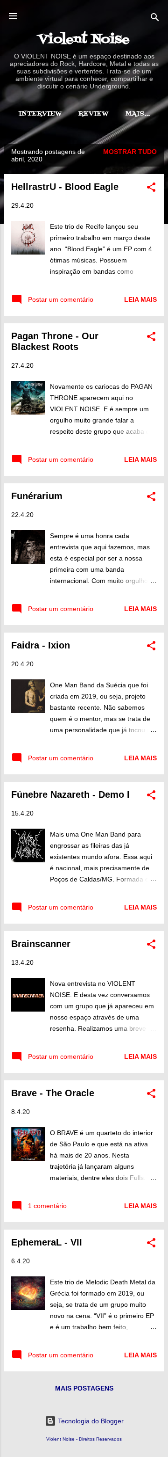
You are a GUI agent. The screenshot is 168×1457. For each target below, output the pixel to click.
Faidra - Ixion (40, 645)
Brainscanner (40, 944)
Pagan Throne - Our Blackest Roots (54, 341)
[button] (151, 189)
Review (93, 114)
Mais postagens (84, 1388)
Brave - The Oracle (52, 1093)
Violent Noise (84, 39)
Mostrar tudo (130, 151)
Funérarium (37, 496)
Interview (40, 114)
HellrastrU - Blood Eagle (65, 187)
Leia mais (140, 299)
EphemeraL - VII (46, 1242)
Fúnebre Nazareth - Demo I (70, 794)
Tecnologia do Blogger (90, 1421)
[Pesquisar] (155, 19)
